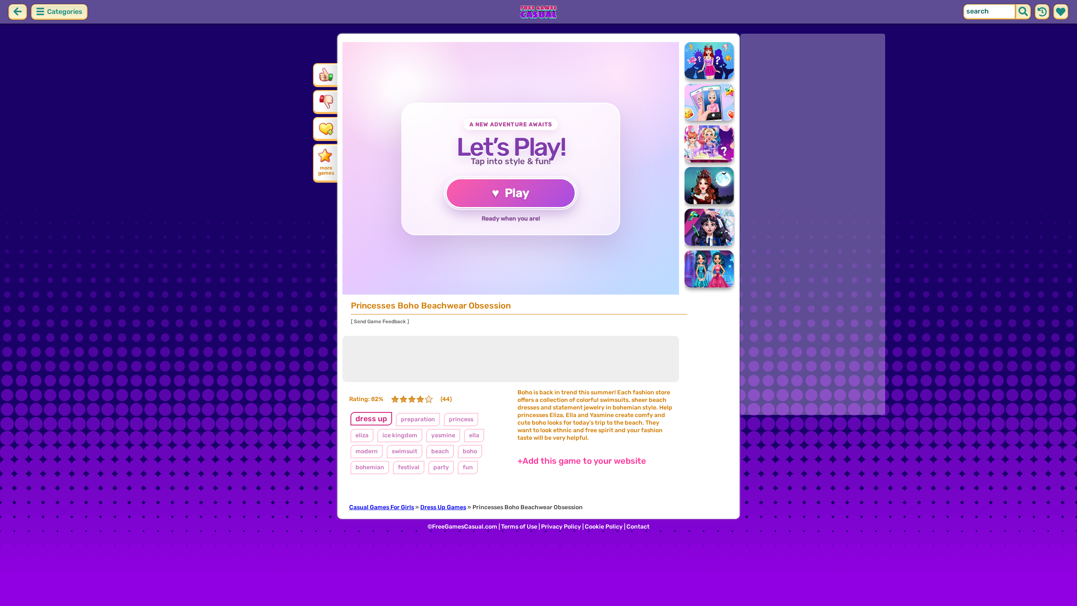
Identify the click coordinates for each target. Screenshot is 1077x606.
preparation (418, 419)
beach (440, 451)
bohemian (369, 467)
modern (366, 451)
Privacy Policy (561, 526)
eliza (362, 435)
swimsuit (404, 451)
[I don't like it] (326, 101)
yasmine (443, 435)
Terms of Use (519, 526)
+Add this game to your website (581, 461)
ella (474, 435)
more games (326, 170)
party (441, 467)
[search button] (1023, 11)
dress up (371, 418)
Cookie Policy (604, 526)
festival (408, 467)
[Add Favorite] (326, 128)
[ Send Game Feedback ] (380, 321)
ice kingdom (399, 435)
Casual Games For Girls (381, 507)
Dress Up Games (443, 507)
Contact (638, 526)
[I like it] (326, 74)
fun (468, 467)
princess (461, 419)
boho (470, 451)
